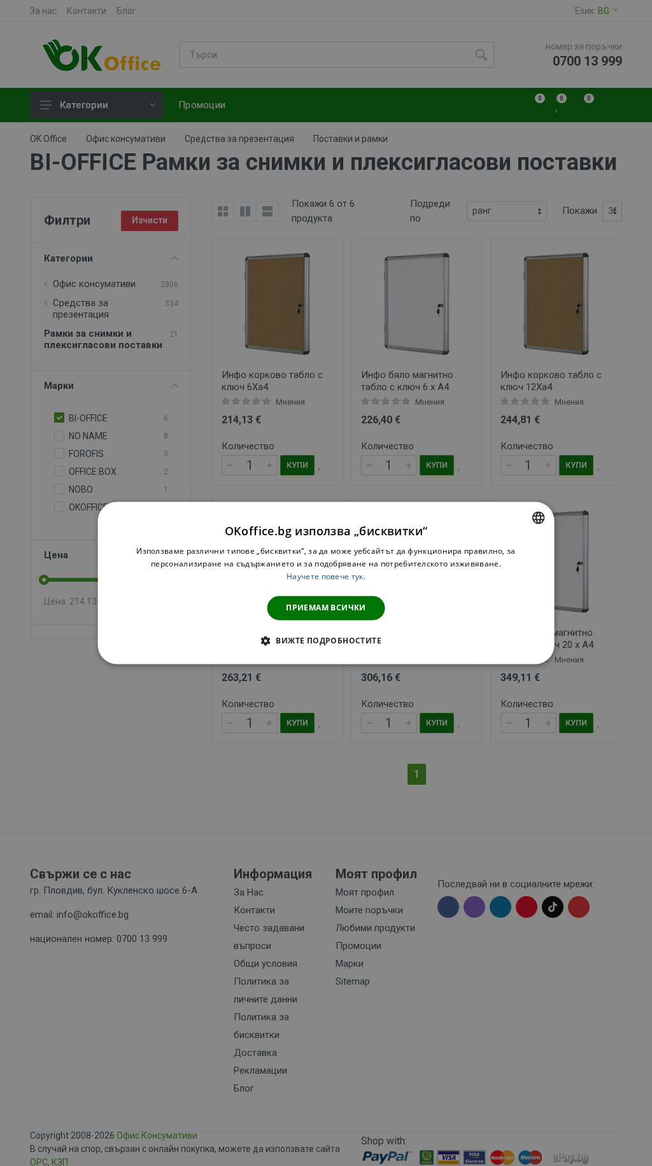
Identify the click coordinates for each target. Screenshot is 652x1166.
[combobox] (538, 517)
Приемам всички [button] (326, 607)
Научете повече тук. (326, 576)
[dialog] (326, 583)
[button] (326, 641)
